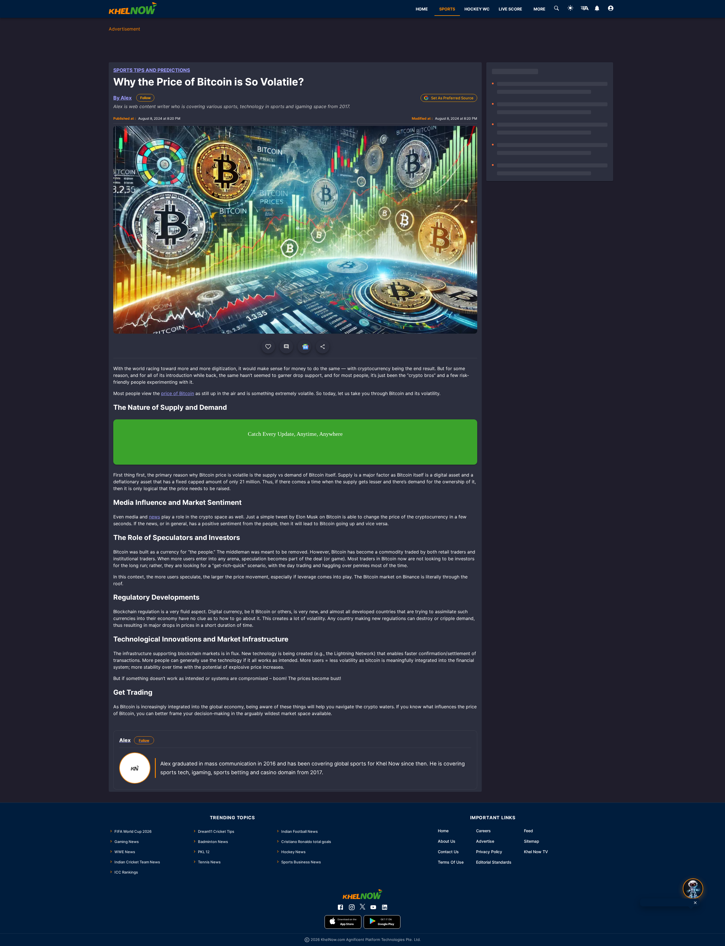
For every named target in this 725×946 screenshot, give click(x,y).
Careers (483, 830)
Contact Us (448, 851)
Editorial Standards (493, 862)
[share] (322, 346)
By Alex (122, 98)
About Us (446, 841)
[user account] (610, 9)
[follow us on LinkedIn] (384, 907)
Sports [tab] (447, 9)
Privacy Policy (489, 851)
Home (443, 830)
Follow (145, 98)
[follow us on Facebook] (340, 907)
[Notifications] (596, 9)
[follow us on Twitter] (362, 907)
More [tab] (539, 9)
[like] (268, 346)
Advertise (485, 841)
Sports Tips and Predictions (151, 70)
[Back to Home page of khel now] (133, 9)
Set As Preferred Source (452, 98)
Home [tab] (422, 9)
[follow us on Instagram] (351, 907)
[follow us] (304, 346)
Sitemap (531, 841)
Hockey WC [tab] (477, 9)
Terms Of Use (451, 862)
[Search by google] (556, 9)
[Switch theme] (570, 9)
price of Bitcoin (177, 393)
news (154, 517)
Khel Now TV (536, 851)
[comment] (286, 346)
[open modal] (693, 888)
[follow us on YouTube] (373, 907)
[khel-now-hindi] (584, 9)
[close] (695, 902)
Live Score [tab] (510, 9)
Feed (528, 830)
